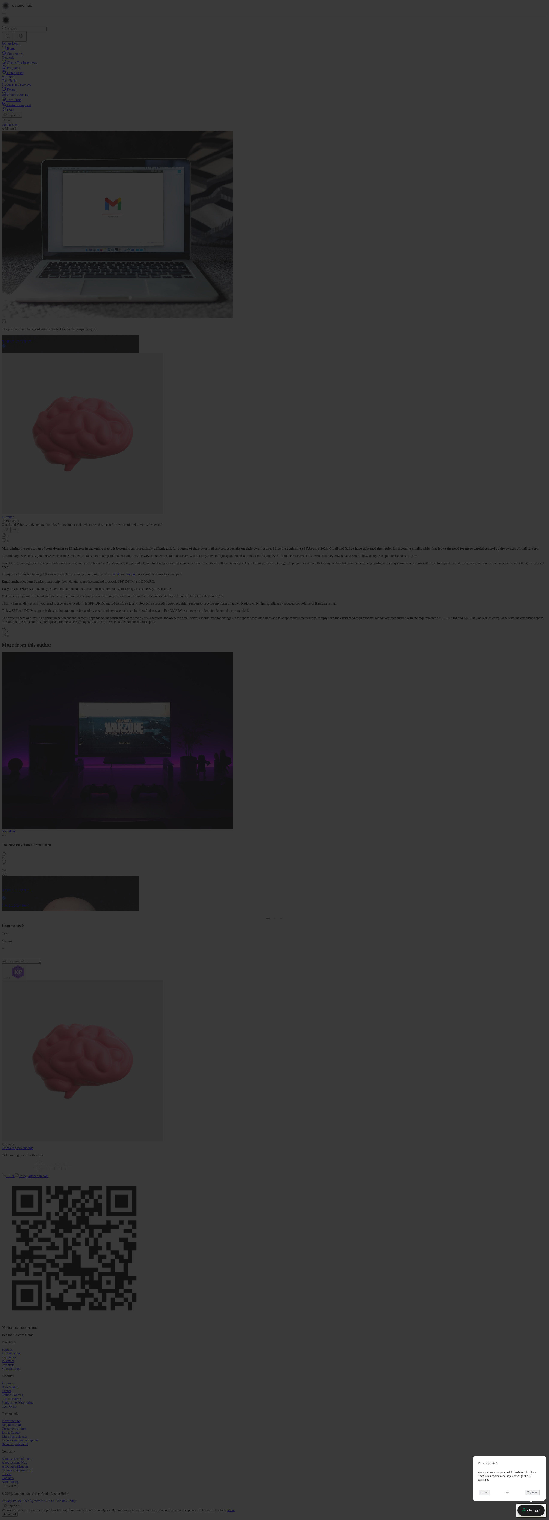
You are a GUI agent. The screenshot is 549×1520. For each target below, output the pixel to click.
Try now (532, 1492)
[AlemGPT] (531, 1510)
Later (484, 1492)
